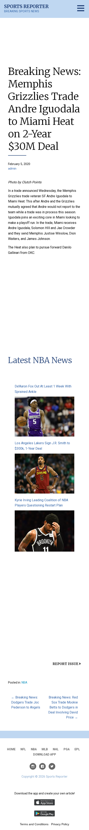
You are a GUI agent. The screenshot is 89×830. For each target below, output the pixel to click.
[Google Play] (44, 815)
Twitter (52, 766)
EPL (77, 749)
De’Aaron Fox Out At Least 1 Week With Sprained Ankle (43, 389)
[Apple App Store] (44, 804)
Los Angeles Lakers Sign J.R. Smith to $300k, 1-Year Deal (42, 445)
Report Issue (65, 664)
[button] (83, 11)
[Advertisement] (44, 303)
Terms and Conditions (34, 824)
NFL (23, 749)
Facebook (42, 766)
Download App (44, 754)
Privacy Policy (60, 824)
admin (12, 168)
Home (11, 749)
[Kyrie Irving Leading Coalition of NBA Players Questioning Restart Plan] (44, 531)
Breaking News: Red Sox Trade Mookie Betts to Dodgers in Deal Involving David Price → (63, 707)
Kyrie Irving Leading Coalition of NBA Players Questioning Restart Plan (41, 502)
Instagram (33, 766)
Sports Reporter (26, 6)
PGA (67, 749)
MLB (45, 749)
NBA (24, 682)
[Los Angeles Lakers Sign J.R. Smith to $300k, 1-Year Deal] (44, 474)
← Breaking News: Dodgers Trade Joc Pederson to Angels (25, 702)
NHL (56, 749)
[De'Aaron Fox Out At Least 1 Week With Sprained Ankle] (44, 417)
